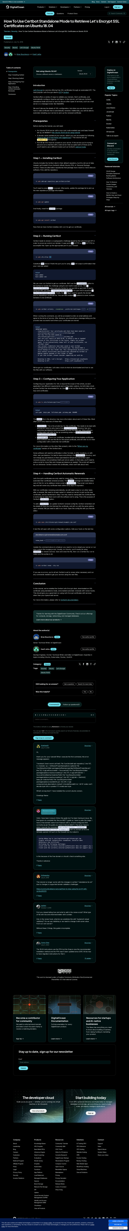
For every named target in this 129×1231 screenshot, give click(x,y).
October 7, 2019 (46, 908)
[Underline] (39, 715)
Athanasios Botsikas (48, 810)
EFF (60, 92)
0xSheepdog (45, 875)
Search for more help (85, 684)
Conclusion (12, 94)
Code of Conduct (60, 1187)
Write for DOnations (61, 1152)
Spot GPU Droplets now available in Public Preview (19, 2)
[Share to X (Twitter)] (109, 42)
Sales (99, 1146)
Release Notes (60, 1184)
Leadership (16, 1146)
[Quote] (59, 715)
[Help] (93, 715)
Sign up (117, 7)
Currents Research (61, 1155)
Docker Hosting (81, 1158)
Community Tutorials (61, 1143)
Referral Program (18, 1161)
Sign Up (19, 1039)
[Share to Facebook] (113, 42)
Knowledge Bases (40, 1143)
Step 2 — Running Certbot (47, 235)
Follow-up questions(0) (71, 704)
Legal (15, 1169)
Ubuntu (108, 104)
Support (100, 1143)
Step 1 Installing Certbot (16, 75)
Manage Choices (118, 1228)
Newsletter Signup (61, 1169)
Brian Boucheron (23, 54)
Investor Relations (18, 1178)
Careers (103, 2)
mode (80, 147)
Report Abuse (102, 1149)
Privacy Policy (17, 1172)
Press (15, 1166)
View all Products (39, 1208)
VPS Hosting (80, 1149)
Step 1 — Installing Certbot (47, 157)
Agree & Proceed (118, 1221)
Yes (85, 692)
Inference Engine (39, 1152)
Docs (98, 2)
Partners (15, 1158)
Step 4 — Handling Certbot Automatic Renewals (59, 473)
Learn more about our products (48, 620)
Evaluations (37, 1158)
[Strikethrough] (41, 715)
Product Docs (72, 13)
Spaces (36, 1181)
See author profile (88, 637)
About (15, 1143)
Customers (16, 1155)
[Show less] (92, 745)
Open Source (59, 1166)
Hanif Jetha (37, 54)
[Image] (45, 715)
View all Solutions (82, 1172)
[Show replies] (92, 958)
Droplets (37, 1164)
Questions (60, 13)
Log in (107, 7)
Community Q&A (60, 1146)
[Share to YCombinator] (120, 42)
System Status (102, 1152)
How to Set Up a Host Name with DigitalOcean (54, 138)
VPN (78, 1155)
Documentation (60, 1181)
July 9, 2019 (45, 877)
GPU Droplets (38, 1146)
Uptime (36, 1192)
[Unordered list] (55, 715)
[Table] (63, 715)
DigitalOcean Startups (62, 1158)
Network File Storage (41, 1187)
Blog (93, 2)
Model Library (38, 1161)
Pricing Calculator (60, 1178)
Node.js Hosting (81, 1161)
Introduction (39, 85)
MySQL (109, 120)
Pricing (57, 1175)
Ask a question (69, 684)
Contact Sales (121, 2)
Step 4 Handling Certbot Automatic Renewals (14, 89)
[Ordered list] (57, 715)
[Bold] (35, 715)
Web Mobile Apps (82, 1164)
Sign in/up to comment (43, 738)
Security (14, 31)
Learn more (55, 1039)
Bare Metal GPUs (39, 1149)
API (35, 1189)
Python (108, 116)
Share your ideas (103, 1155)
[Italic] (37, 715)
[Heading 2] (51, 715)
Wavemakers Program (62, 1161)
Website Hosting (82, 1152)
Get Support (112, 2)
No (91, 692)
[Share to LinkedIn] (116, 42)
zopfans (43, 905)
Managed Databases (40, 1178)
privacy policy (48, 1222)
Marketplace (59, 1172)
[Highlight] (47, 715)
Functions (37, 1169)
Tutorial (8, 37)
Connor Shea (45, 942)
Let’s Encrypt (38, 90)
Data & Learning (39, 1155)
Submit (23, 1068)
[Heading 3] (53, 715)
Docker (109, 124)
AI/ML (108, 100)
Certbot (66, 92)
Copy (90, 176)
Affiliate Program (18, 1164)
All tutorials (110, 132)
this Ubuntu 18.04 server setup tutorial (66, 132)
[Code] (65, 715)
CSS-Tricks (58, 1149)
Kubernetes (110, 128)
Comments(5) (54, 704)
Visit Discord (113, 159)
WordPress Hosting (83, 1166)
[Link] (43, 715)
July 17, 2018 (45, 748)
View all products (38, 1111)
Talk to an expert (112, 136)
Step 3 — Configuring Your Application (54, 378)
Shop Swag (59, 1189)
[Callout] (61, 715)
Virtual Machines (82, 1169)
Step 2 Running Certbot (16, 78)
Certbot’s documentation (69, 600)
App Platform (38, 1172)
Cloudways (37, 1205)
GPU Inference (81, 1146)
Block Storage (38, 1184)
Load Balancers (39, 1175)
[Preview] (91, 715)
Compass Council (60, 1164)
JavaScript (110, 112)
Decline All (118, 1224)
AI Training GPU (81, 1143)
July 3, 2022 (45, 945)
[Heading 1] (49, 715)
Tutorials (50, 13)
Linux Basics (110, 108)
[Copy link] (124, 42)
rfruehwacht (44, 745)
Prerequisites (12, 71)
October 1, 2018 (47, 813)
